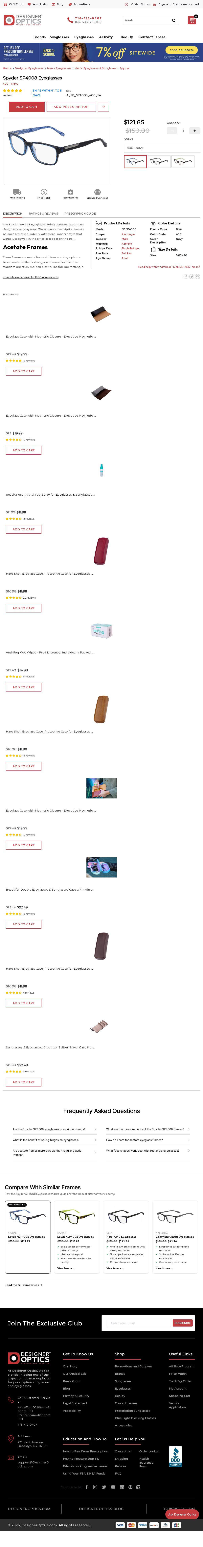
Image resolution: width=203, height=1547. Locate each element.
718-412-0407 (88, 18)
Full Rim (126, 253)
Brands (120, 1373)
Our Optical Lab (74, 1373)
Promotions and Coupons (133, 1366)
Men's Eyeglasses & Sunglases (95, 68)
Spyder (124, 68)
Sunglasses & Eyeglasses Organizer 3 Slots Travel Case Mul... (50, 1047)
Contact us (123, 1451)
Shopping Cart (179, 1396)
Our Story (70, 1366)
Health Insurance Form (146, 1462)
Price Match (178, 1373)
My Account (178, 1388)
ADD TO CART (24, 371)
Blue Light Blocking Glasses (135, 1418)
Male (125, 239)
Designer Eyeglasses (29, 68)
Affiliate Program (181, 1366)
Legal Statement (75, 1403)
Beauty (127, 37)
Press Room (72, 1381)
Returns (120, 1466)
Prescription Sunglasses (132, 1411)
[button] (13, 91)
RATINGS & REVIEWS (43, 213)
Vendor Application (177, 1405)
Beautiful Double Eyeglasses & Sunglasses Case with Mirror (50, 889)
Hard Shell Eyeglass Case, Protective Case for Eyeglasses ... (49, 573)
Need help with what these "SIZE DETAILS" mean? (169, 267)
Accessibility (72, 1411)
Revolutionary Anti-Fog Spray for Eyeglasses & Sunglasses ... (50, 494)
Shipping (121, 1458)
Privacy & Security (76, 1396)
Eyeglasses (123, 1388)
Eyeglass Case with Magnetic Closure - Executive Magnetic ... (51, 336)
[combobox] (150, 20)
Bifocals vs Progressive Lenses (85, 1466)
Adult (125, 258)
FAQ (118, 1473)
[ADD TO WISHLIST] (103, 107)
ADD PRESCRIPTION (71, 107)
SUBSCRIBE (183, 1323)
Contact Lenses (152, 37)
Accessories (123, 1425)
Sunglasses (123, 1381)
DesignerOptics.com (39, 1525)
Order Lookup (149, 1451)
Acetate (127, 243)
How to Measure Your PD (81, 1458)
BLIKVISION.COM (179, 1509)
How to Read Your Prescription (85, 1451)
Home (7, 68)
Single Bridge (130, 248)
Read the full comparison (22, 1285)
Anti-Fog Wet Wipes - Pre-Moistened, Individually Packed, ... (50, 652)
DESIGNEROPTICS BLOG (101, 1509)
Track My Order (180, 1381)
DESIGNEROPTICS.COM (29, 1509)
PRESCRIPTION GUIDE (80, 213)
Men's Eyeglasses (59, 68)
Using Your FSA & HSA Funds (84, 1473)
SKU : (69, 91)
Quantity (173, 122)
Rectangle (128, 234)
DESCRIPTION (12, 213)
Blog (66, 1388)
